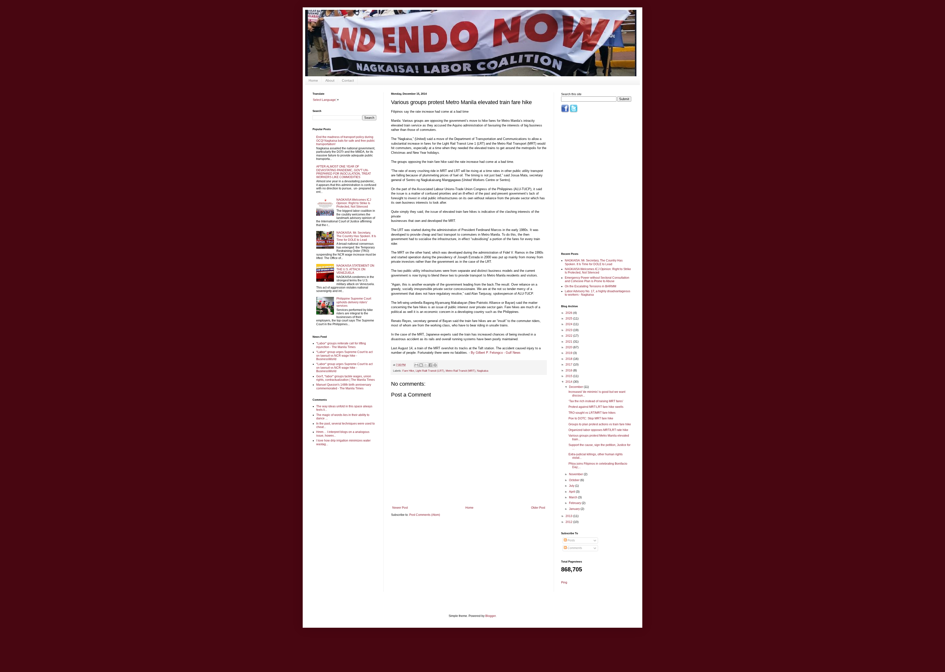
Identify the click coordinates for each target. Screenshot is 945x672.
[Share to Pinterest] (435, 365)
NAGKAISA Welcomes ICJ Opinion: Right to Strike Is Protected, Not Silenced (353, 203)
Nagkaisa (482, 370)
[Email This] (416, 365)
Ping (564, 582)
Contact (348, 80)
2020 (569, 347)
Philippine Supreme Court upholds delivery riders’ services (353, 302)
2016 (569, 370)
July (572, 486)
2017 (569, 364)
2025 (569, 318)
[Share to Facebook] (430, 365)
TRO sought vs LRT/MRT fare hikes (591, 412)
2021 (569, 341)
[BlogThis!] (421, 365)
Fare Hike (408, 370)
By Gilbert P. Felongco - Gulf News (495, 352)
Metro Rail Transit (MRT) (460, 370)
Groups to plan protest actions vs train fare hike (599, 424)
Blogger (490, 616)
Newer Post (400, 507)
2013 (569, 516)
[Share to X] (425, 365)
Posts (571, 540)
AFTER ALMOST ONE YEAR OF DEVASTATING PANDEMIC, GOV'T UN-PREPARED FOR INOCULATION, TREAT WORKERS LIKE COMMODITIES (343, 172)
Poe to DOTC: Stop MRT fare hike (590, 418)
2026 (569, 313)
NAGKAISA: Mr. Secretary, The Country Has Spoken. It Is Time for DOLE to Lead (356, 236)
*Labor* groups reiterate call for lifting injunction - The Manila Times (341, 345)
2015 (569, 376)
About (329, 80)
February (575, 503)
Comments (574, 548)
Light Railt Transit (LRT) (430, 370)
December (576, 387)
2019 (569, 353)
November (576, 474)
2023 (569, 330)
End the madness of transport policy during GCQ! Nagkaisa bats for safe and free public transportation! (345, 140)
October (574, 480)
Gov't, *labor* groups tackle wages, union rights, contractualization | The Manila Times (345, 378)
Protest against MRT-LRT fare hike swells (595, 407)
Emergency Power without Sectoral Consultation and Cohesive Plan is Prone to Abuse (597, 279)
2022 (569, 335)
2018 (569, 359)
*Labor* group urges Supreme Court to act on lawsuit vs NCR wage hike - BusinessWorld (344, 355)
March (573, 497)
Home (313, 80)
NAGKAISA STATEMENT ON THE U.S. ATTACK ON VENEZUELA (355, 269)
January (575, 509)
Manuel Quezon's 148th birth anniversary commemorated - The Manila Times (343, 386)
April (572, 491)
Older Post (538, 507)
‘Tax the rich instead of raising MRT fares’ (595, 401)
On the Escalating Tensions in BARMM (590, 286)
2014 (569, 381)
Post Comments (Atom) (424, 515)
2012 (569, 522)
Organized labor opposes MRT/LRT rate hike (598, 430)
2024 (569, 324)
